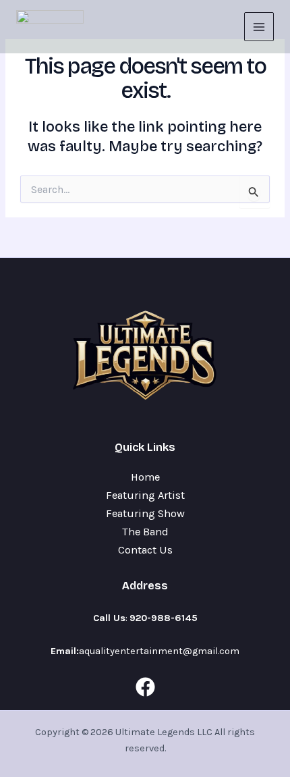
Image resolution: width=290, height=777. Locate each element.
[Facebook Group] (145, 687)
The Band (145, 531)
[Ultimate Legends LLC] (50, 27)
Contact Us (145, 549)
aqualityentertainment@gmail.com (159, 651)
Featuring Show (145, 513)
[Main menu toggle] (259, 27)
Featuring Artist (145, 495)
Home (145, 477)
